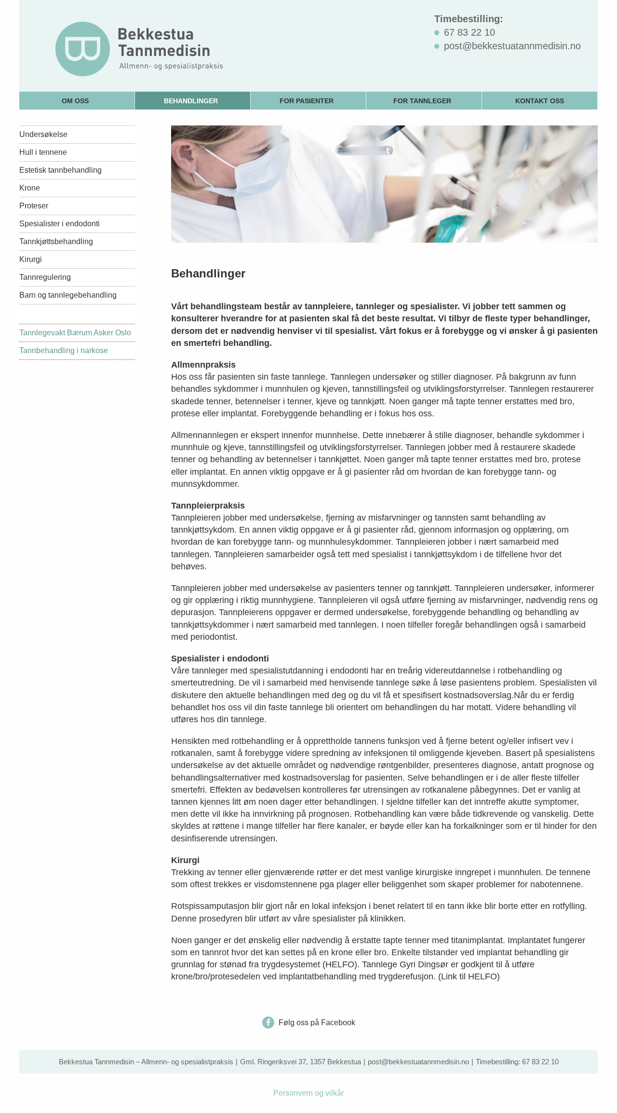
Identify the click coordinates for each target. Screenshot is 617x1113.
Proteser (33, 206)
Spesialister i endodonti (59, 224)
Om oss (75, 101)
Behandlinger (191, 101)
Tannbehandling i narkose (63, 350)
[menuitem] (77, 100)
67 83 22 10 (540, 1062)
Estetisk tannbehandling (60, 170)
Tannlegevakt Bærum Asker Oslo (75, 333)
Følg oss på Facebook (316, 1022)
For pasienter (307, 101)
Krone (29, 188)
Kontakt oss (539, 101)
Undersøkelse (43, 134)
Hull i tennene (43, 152)
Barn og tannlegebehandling (68, 295)
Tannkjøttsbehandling (56, 241)
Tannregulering (45, 277)
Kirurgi (30, 259)
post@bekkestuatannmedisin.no (418, 1062)
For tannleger (422, 101)
